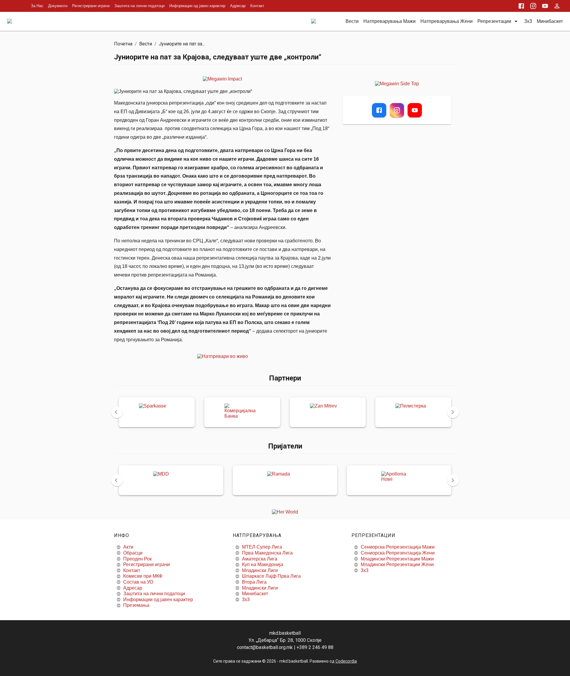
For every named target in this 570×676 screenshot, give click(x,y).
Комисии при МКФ (142, 576)
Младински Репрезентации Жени (397, 564)
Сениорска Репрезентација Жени (398, 552)
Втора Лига (254, 582)
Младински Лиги (260, 570)
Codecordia (346, 661)
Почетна (123, 44)
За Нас (37, 6)
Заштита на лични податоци (139, 6)
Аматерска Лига (259, 558)
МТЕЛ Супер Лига (262, 546)
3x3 (246, 599)
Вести (145, 44)
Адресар (238, 6)
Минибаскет (255, 593)
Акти (128, 546)
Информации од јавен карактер (197, 6)
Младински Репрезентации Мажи (397, 558)
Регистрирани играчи (91, 6)
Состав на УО (138, 582)
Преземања (136, 605)
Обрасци (132, 552)
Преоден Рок (137, 558)
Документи (57, 6)
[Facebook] (379, 110)
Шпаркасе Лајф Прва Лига (271, 576)
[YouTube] (415, 110)
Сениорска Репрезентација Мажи (398, 546)
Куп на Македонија (262, 564)
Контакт (257, 6)
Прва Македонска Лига (267, 552)
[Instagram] (397, 110)
